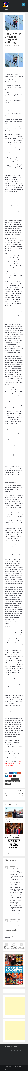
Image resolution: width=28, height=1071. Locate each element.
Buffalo (7, 781)
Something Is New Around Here (7, 794)
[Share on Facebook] (11, 773)
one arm (17, 781)
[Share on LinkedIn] (6, 776)
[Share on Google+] (19, 773)
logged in (13, 936)
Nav (6, 9)
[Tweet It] (15, 773)
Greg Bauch (12, 781)
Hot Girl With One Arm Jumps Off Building (13, 38)
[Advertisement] (16, 1006)
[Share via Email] (14, 776)
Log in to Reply (19, 913)
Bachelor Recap (13, 31)
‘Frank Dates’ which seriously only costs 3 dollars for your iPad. (13, 763)
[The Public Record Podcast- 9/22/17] (14, 850)
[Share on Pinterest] (10, 776)
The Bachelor (8, 783)
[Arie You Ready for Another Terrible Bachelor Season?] (14, 833)
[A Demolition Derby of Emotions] (14, 817)
